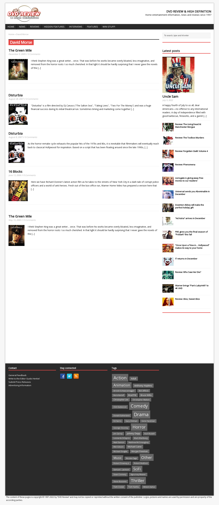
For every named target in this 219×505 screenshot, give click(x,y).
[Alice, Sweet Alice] (168, 304)
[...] (39, 67)
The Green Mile (20, 50)
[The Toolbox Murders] (168, 143)
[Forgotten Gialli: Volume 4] (168, 156)
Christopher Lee (121, 399)
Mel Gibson (118, 446)
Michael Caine (135, 446)
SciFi (137, 468)
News (22, 26)
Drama (141, 414)
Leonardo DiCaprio (122, 438)
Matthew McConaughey (138, 442)
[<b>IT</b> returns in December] (168, 264)
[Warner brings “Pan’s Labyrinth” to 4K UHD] (168, 290)
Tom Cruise (119, 486)
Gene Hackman (148, 421)
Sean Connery (120, 474)
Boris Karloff (119, 395)
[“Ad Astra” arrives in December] (168, 223)
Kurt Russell (149, 433)
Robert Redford (140, 463)
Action (120, 378)
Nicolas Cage (131, 458)
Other (146, 457)
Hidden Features (54, 26)
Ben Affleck (143, 390)
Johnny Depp (133, 433)
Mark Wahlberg (140, 438)
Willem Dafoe (149, 487)
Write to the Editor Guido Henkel (24, 378)
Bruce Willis (146, 395)
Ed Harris (117, 421)
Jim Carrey (118, 433)
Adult (133, 378)
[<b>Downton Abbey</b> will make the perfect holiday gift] (168, 210)
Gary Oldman (131, 421)
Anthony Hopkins (143, 385)
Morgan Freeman (139, 451)
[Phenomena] (168, 169)
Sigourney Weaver (138, 474)
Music (118, 458)
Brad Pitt (132, 395)
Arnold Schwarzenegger (124, 390)
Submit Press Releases (19, 382)
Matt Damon (119, 442)
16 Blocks (15, 171)
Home (11, 26)
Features (92, 26)
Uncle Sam (170, 96)
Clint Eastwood (120, 407)
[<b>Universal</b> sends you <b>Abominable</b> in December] (168, 196)
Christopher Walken (141, 399)
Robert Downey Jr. (122, 463)
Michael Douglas (120, 451)
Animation (122, 385)
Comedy (139, 406)
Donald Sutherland (122, 415)
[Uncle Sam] (178, 90)
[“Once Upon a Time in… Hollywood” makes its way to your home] (168, 250)
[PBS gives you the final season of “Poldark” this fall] (168, 237)
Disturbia (15, 95)
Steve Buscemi (120, 481)
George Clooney (121, 428)
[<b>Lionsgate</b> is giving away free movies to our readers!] (168, 183)
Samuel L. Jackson (121, 469)
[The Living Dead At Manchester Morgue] (168, 129)
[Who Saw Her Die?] (168, 277)
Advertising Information (19, 385)
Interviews (75, 26)
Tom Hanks (133, 486)
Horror (139, 427)
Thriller (137, 480)
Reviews (34, 26)
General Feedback (17, 375)
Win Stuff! (109, 26)
